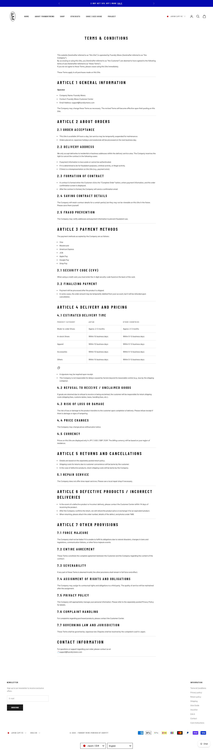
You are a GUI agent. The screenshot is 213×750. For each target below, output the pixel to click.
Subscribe (15, 707)
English (33, 733)
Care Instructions (197, 723)
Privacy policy (196, 692)
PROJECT (112, 16)
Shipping (193, 701)
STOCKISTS (75, 16)
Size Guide (194, 705)
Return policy (195, 697)
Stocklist (193, 710)
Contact (193, 718)
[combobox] (93, 746)
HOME (26, 16)
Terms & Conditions (198, 688)
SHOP (62, 16)
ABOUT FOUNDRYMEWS (44, 16)
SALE (120, 3)
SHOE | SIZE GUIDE (94, 16)
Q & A (192, 714)
